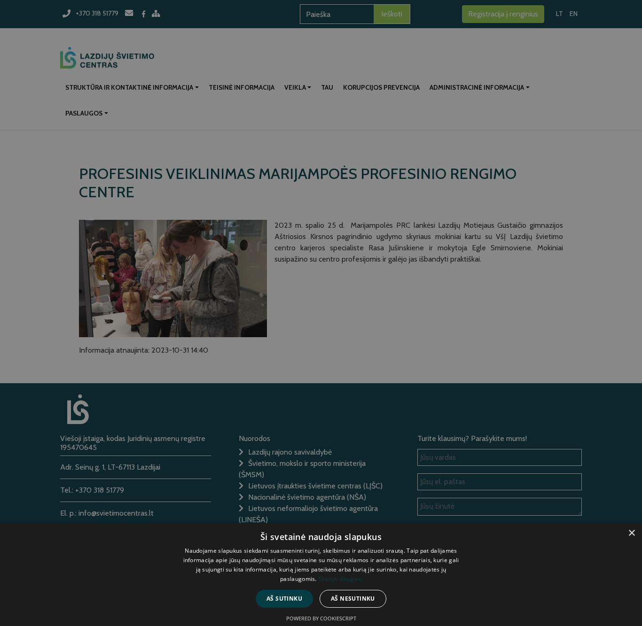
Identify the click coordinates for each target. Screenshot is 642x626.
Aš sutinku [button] (284, 599)
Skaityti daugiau (340, 579)
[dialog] (321, 313)
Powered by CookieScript (321, 618)
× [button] (631, 533)
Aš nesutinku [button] (353, 599)
